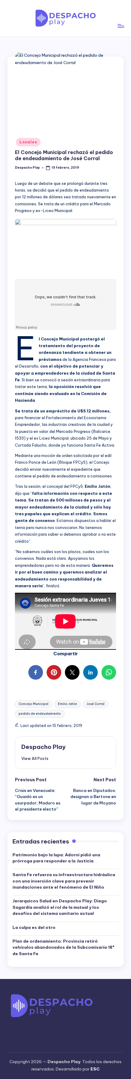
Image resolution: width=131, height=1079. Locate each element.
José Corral (95, 704)
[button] (34, 758)
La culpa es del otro (33, 927)
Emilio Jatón (67, 704)
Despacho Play (43, 746)
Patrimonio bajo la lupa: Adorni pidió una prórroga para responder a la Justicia (56, 858)
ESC (95, 1069)
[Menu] (121, 18)
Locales (28, 142)
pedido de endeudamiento (40, 714)
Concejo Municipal (33, 704)
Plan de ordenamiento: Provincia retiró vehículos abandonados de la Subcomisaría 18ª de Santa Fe (63, 947)
